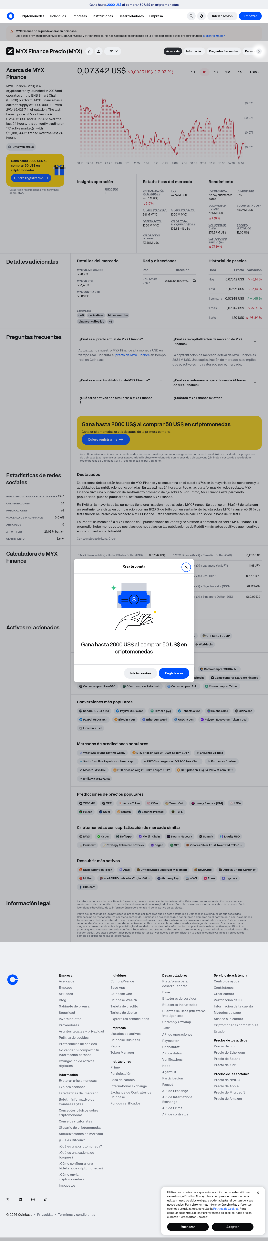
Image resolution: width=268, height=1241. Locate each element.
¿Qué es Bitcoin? (72, 1140)
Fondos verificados (125, 1103)
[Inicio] (10, 16)
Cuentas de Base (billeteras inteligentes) (184, 1013)
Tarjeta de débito (123, 1013)
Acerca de (66, 981)
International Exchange (128, 1086)
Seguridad (67, 1013)
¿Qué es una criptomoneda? (80, 1146)
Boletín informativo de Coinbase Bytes (76, 1101)
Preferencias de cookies (78, 1044)
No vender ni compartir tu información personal (79, 1052)
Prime (115, 1067)
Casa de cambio (122, 1080)
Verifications (172, 1059)
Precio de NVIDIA (227, 1080)
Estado (219, 1031)
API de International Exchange (178, 1099)
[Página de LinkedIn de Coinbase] (20, 1199)
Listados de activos (125, 1034)
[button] (57, 16)
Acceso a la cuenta (228, 1019)
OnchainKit (171, 1047)
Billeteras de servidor (179, 998)
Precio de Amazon (228, 1099)
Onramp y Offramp (176, 1022)
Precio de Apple (226, 1086)
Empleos (66, 987)
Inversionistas (70, 1019)
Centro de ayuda (226, 981)
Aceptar (232, 1227)
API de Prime (172, 1108)
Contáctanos (224, 987)
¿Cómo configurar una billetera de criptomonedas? (81, 1166)
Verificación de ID (228, 1000)
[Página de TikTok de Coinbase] (45, 1199)
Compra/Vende (122, 981)
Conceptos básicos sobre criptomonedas (78, 1112)
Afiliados (66, 994)
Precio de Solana (227, 1059)
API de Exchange (175, 1091)
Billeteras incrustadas (179, 1005)
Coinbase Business (125, 1040)
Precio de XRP (225, 1065)
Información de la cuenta (233, 1006)
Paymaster (170, 1041)
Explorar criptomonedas (78, 1081)
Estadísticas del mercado (78, 1093)
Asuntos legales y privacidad (81, 1031)
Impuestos (67, 1185)
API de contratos (175, 1114)
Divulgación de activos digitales (76, 1063)
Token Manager (122, 1052)
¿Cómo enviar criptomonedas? (71, 1177)
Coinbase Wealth (123, 1000)
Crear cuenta (224, 994)
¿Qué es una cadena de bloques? (76, 1155)
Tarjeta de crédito (124, 1006)
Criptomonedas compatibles (236, 1025)
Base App (117, 987)
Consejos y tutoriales (75, 1121)
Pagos (115, 1046)
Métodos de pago (227, 1013)
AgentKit (169, 1072)
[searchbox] (112, 51)
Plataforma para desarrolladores (175, 983)
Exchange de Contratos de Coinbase (130, 1094)
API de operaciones (177, 1034)
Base (166, 992)
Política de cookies (74, 1038)
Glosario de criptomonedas (80, 1128)
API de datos (172, 1053)
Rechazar (188, 1227)
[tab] (173, 51)
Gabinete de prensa (74, 1006)
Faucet (167, 1084)
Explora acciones (72, 1087)
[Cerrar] (257, 1192)
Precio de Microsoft (229, 1092)
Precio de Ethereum (229, 1052)
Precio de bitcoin (227, 1046)
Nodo (166, 1066)
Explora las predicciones (129, 1019)
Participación (120, 1074)
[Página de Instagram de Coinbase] (33, 1199)
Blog (62, 1000)
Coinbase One (121, 994)
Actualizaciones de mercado (81, 1134)
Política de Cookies (225, 1208)
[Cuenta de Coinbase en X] (7, 1199)
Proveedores (69, 1025)
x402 (166, 1028)
